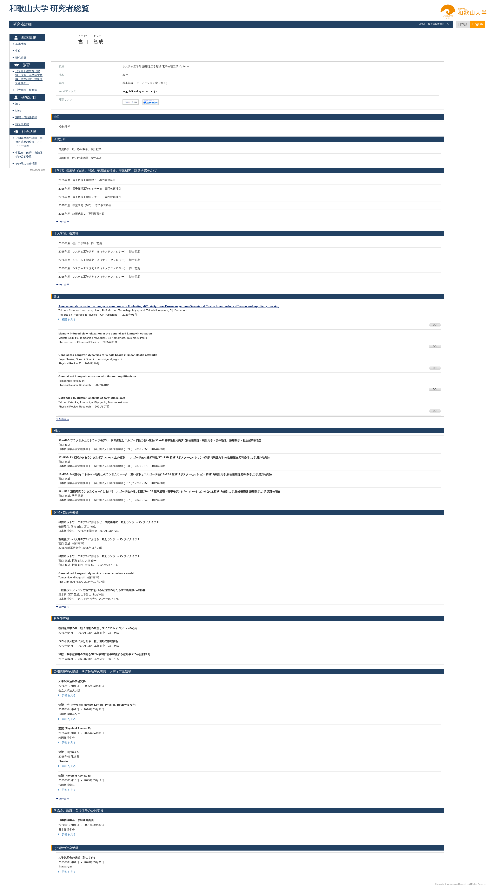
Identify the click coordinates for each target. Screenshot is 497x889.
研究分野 (20, 57)
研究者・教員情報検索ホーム (434, 24)
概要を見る (69, 319)
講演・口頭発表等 (26, 117)
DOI (435, 325)
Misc (18, 110)
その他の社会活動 (26, 163)
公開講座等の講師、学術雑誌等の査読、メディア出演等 (29, 142)
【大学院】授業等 (26, 90)
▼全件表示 (62, 221)
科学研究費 (22, 124)
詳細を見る (69, 695)
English (477, 24)
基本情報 (20, 44)
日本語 (462, 24)
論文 (18, 103)
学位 (18, 50)
